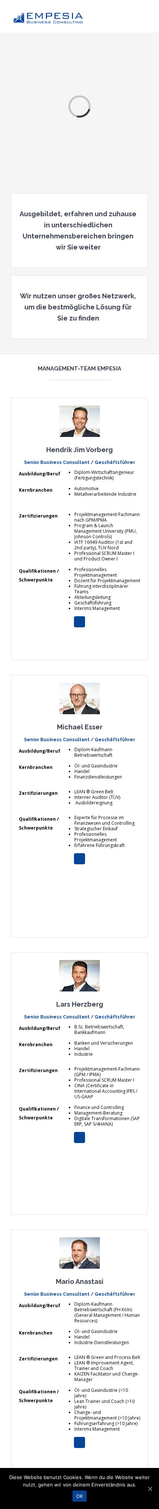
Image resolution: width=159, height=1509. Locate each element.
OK (79, 1496)
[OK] (149, 1488)
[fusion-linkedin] (79, 621)
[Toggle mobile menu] (145, 16)
